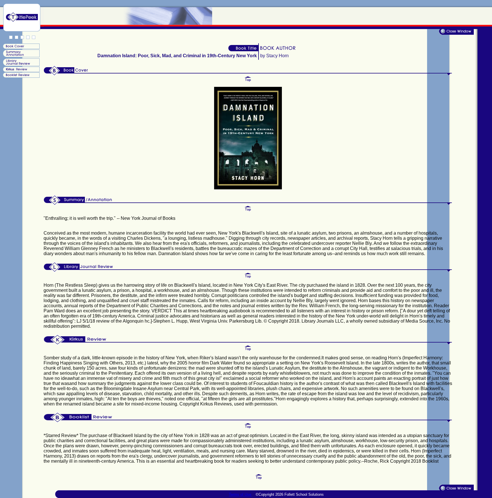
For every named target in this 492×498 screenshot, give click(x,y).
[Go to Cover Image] (21, 47)
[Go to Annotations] (21, 56)
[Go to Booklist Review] (21, 76)
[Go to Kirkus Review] (21, 70)
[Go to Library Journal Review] (21, 64)
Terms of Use (240, 494)
